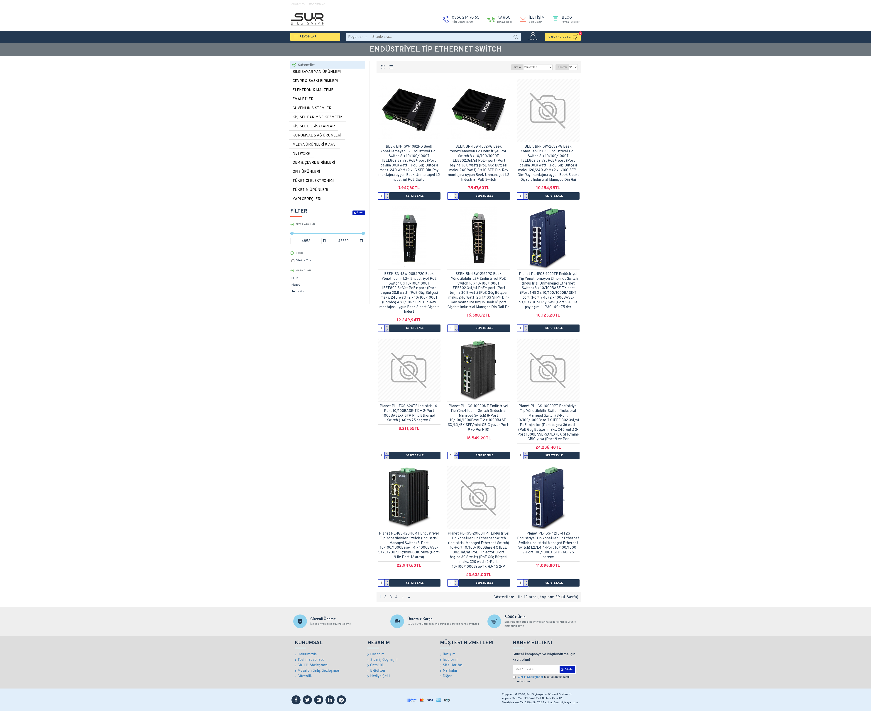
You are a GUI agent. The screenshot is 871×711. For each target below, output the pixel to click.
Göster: (562, 67)
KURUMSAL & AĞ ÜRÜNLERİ (317, 135)
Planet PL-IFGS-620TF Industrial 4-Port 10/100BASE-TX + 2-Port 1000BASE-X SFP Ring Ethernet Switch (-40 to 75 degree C (409, 413)
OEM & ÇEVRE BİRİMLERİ (314, 163)
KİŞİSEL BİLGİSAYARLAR (314, 126)
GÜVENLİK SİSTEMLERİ (313, 108)
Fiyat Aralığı (305, 224)
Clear (360, 212)
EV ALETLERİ (304, 99)
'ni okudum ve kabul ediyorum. (543, 679)
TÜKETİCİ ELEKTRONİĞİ (313, 181)
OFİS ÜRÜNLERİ (306, 172)
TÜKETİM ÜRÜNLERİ (310, 190)
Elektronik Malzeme (313, 90)
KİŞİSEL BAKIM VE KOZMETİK (318, 117)
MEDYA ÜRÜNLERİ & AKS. (314, 144)
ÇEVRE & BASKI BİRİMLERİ (315, 81)
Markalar (303, 271)
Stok (299, 253)
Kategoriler (306, 65)
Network (301, 153)
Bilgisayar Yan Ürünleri (317, 72)
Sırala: (517, 67)
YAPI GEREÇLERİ (307, 199)
